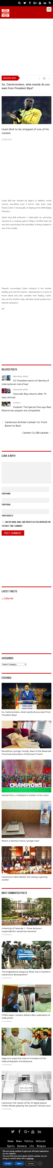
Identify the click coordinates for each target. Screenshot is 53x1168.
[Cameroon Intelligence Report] (5, 15)
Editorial (41, 1141)
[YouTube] (40, 2)
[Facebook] (30, 2)
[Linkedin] (45, 2)
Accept (7, 1163)
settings (30, 1158)
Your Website (7, 515)
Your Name (6, 493)
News (19, 1141)
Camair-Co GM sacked (36, 433)
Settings (31, 1163)
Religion (41, 1146)
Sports (17, 403)
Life (32, 1146)
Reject (19, 1163)
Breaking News (20, 376)
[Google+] (35, 2)
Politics (29, 1141)
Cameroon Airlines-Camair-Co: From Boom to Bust (24, 423)
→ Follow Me (7, 598)
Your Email (6, 504)
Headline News (20, 389)
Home (11, 1141)
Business (22, 1146)
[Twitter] (25, 2)
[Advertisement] (26, 46)
